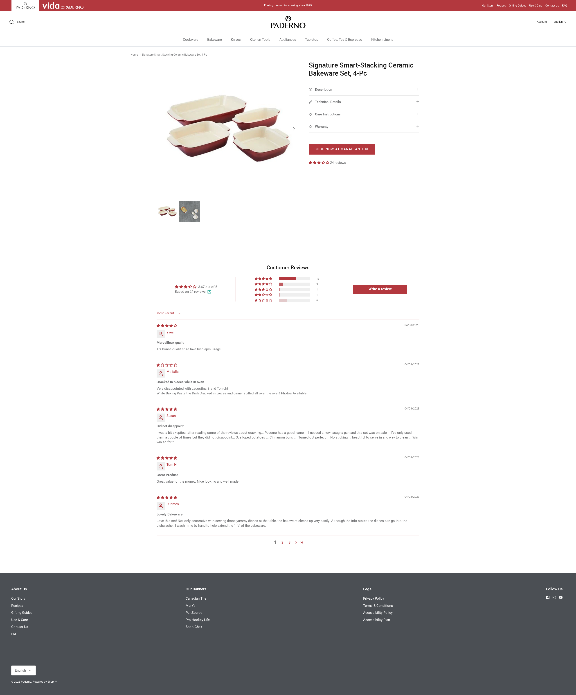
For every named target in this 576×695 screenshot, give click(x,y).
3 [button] (289, 542)
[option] (228, 128)
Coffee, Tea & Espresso (344, 40)
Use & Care (535, 5)
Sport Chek (194, 627)
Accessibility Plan (376, 620)
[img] (167, 326)
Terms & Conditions (378, 606)
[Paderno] (288, 22)
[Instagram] (554, 597)
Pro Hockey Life (198, 620)
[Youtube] (560, 597)
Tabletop (311, 40)
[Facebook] (547, 597)
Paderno (26, 681)
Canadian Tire (196, 598)
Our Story (487, 5)
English (558, 21)
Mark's (191, 606)
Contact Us (552, 5)
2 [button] (282, 542)
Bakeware (214, 40)
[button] (319, 163)
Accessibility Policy (378, 613)
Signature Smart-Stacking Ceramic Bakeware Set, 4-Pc (174, 54)
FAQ (564, 5)
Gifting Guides (517, 5)
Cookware (190, 40)
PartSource (194, 613)
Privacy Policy (373, 598)
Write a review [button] (380, 289)
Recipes (501, 5)
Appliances (287, 40)
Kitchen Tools (260, 40)
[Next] (294, 129)
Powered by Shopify (45, 681)
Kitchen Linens (382, 40)
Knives (236, 40)
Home (134, 54)
